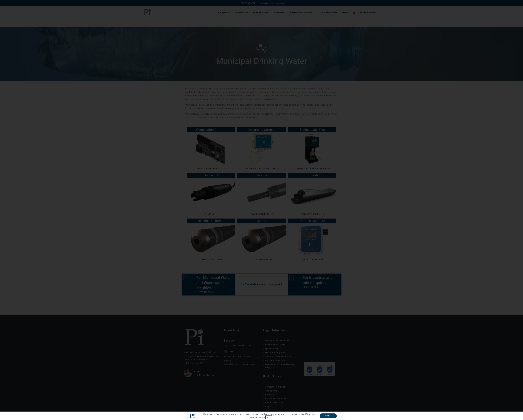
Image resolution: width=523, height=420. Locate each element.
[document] (261, 210)
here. (269, 417)
